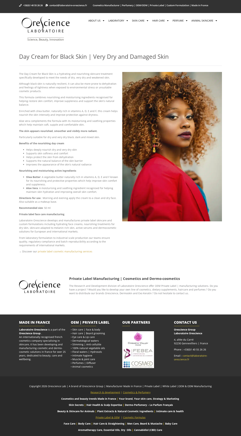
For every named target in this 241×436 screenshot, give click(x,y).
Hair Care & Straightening (109, 423)
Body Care (84, 423)
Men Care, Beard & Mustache (144, 423)
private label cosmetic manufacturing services (65, 251)
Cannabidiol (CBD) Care (148, 430)
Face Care (70, 423)
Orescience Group (30, 333)
